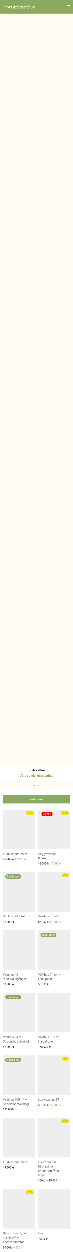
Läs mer (6, 921)
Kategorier (36, 799)
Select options (45, 863)
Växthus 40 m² (48, 916)
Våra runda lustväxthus (36, 776)
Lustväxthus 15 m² (15, 1162)
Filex (41, 1233)
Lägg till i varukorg (12, 859)
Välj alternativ (44, 1180)
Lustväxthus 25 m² (15, 854)
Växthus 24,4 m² (14, 916)
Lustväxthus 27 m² (50, 1099)
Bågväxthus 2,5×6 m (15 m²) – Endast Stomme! (15, 1237)
